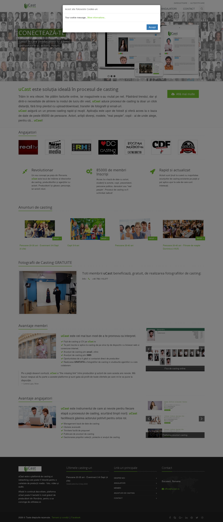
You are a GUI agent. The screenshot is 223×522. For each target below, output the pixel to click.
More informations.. (97, 17)
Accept (152, 27)
